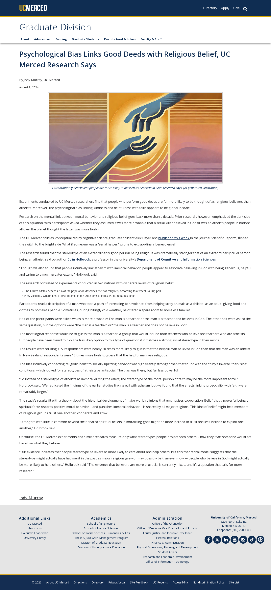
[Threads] (260, 539)
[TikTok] (252, 539)
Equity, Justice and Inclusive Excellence (167, 533)
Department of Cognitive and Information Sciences (177, 259)
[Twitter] (217, 539)
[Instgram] (243, 540)
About (24, 39)
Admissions (42, 39)
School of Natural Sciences (101, 528)
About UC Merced (57, 582)
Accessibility (180, 582)
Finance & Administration (167, 542)
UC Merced (35, 523)
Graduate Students (85, 39)
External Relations (167, 538)
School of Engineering (101, 523)
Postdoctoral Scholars (120, 39)
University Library (35, 538)
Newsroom (35, 528)
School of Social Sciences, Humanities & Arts (101, 533)
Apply (225, 8)
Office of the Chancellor (167, 523)
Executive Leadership (34, 533)
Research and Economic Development (167, 557)
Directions (80, 582)
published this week (174, 238)
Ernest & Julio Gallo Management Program (101, 538)
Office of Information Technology (167, 561)
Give (236, 8)
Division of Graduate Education (101, 542)
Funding (61, 39)
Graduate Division (55, 28)
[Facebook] (208, 540)
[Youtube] (234, 540)
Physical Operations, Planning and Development (167, 547)
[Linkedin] (225, 540)
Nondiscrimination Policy (208, 582)
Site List (234, 582)
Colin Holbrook (78, 259)
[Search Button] (245, 9)
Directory (210, 8)
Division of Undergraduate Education (101, 547)
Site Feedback (139, 582)
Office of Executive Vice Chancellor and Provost (167, 528)
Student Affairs (167, 552)
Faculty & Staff (151, 39)
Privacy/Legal (116, 582)
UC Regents (160, 582)
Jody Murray (31, 497)
